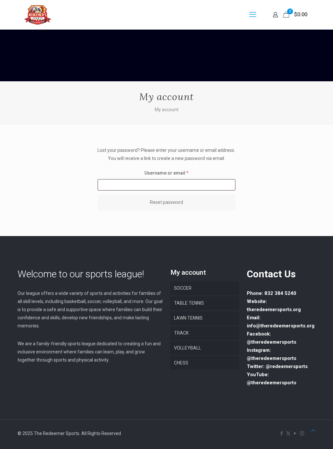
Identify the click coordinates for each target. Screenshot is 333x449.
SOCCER (183, 288)
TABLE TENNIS (189, 303)
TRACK (181, 333)
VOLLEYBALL (187, 347)
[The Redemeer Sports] (37, 14)
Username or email (176, 173)
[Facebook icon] (281, 433)
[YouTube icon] (295, 433)
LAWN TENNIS (188, 318)
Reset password (166, 202)
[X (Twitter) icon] (288, 433)
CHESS (181, 362)
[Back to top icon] (313, 431)
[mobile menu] (252, 14)
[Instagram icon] (302, 433)
